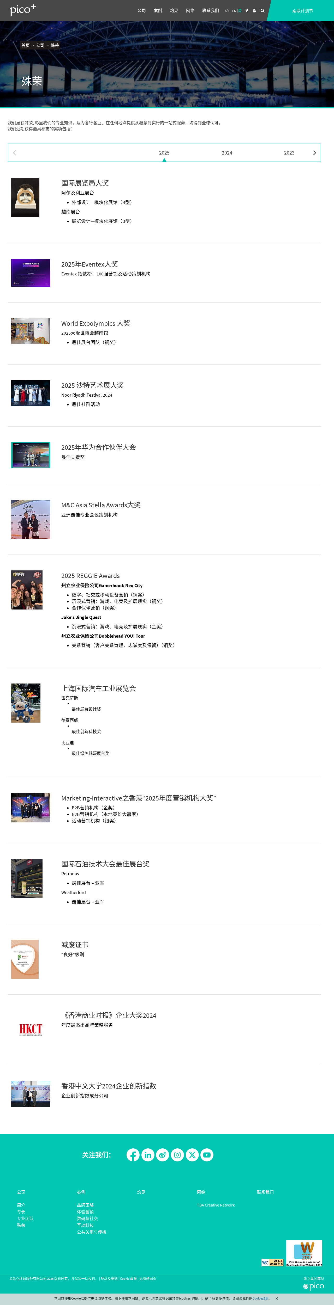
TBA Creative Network (216, 1205)
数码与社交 (87, 1218)
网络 (190, 10)
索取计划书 (302, 10)
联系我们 (210, 10)
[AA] (227, 10)
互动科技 (85, 1225)
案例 (158, 10)
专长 (21, 1211)
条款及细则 (109, 1278)
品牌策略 (85, 1205)
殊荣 (21, 1225)
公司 (142, 10)
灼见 (174, 10)
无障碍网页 (147, 1278)
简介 (21, 1205)
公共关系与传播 (91, 1232)
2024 (227, 152)
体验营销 (85, 1211)
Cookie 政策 (128, 1278)
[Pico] (23, 10)
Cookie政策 (261, 1298)
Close (277, 1298)
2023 (289, 152)
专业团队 (25, 1218)
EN (234, 11)
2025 (164, 152)
